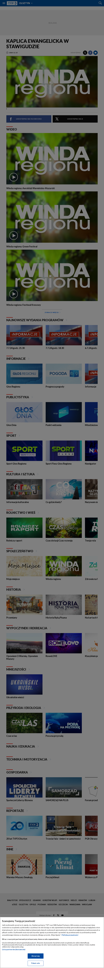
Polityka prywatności (70, 935)
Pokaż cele (35, 963)
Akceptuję (35, 956)
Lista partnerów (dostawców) (13, 949)
